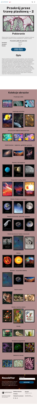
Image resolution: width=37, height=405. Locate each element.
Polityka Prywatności (18, 396)
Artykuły (15, 393)
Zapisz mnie (27, 382)
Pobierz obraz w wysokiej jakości (18, 49)
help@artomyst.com (28, 393)
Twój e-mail (22, 377)
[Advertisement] (18, 82)
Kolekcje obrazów (17, 391)
